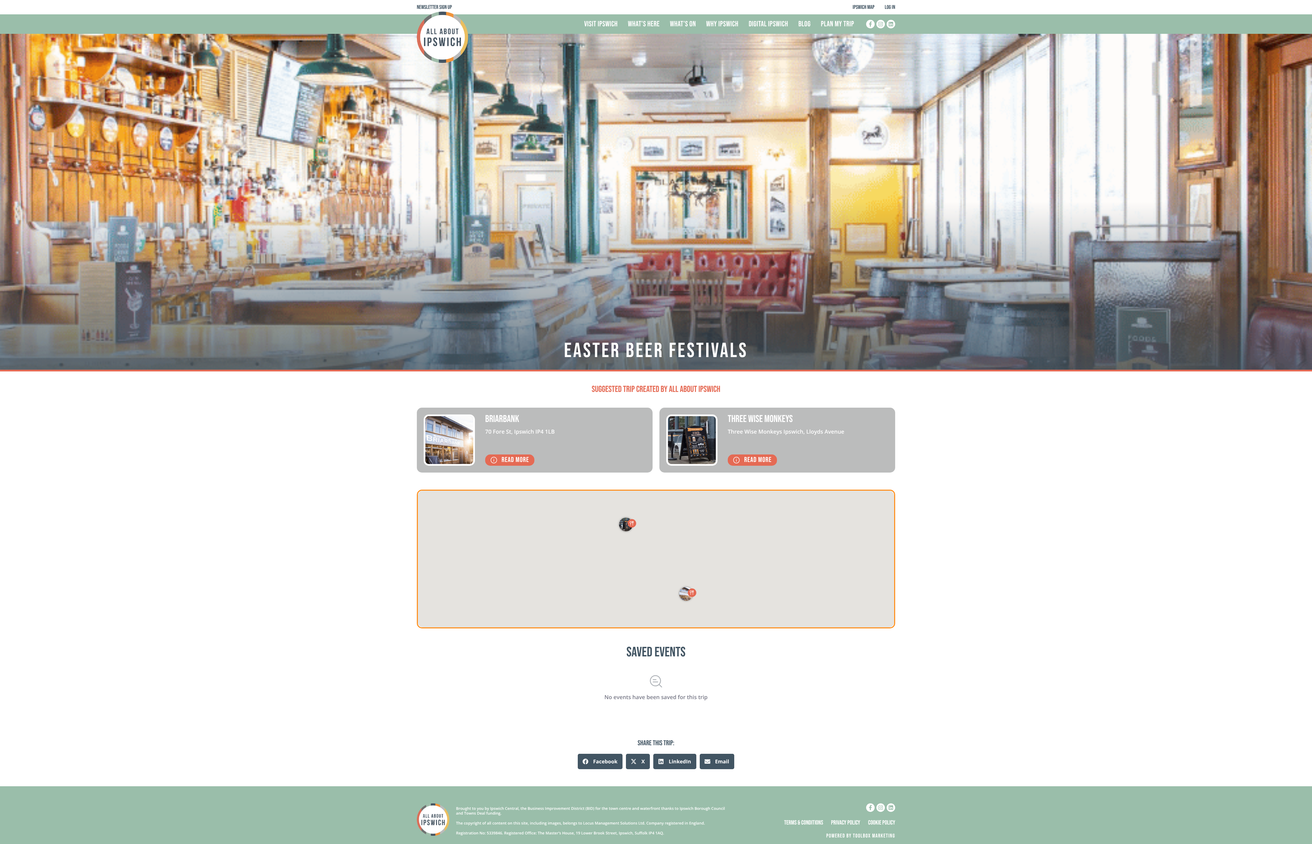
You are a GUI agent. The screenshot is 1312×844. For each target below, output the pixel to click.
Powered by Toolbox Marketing (860, 836)
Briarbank (502, 419)
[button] (600, 761)
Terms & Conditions (803, 823)
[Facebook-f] (870, 24)
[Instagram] (880, 24)
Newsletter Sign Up (434, 7)
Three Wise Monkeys (760, 419)
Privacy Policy (845, 823)
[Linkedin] (891, 24)
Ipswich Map (864, 7)
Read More (515, 460)
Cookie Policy (881, 823)
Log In (890, 7)
